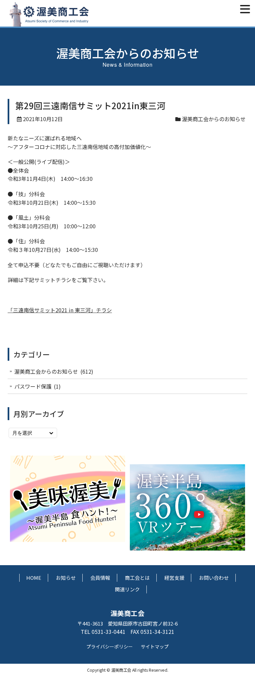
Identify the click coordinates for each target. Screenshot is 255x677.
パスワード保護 (32, 386)
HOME (33, 577)
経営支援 (174, 577)
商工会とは (137, 577)
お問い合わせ (214, 577)
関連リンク (127, 589)
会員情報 (100, 577)
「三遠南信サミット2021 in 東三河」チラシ (60, 310)
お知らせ (66, 577)
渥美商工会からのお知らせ (214, 119)
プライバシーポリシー (109, 646)
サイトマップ (155, 646)
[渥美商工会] (49, 23)
